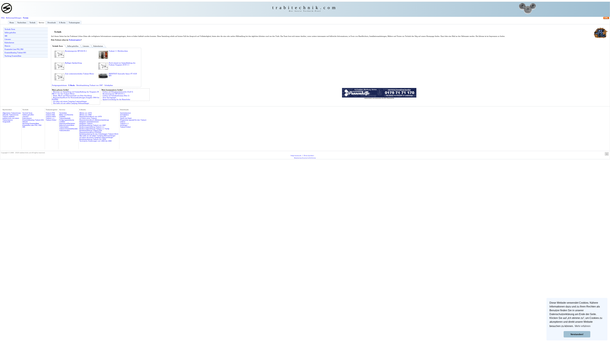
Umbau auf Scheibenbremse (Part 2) (116, 96)
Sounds (123, 116)
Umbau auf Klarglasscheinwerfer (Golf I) (118, 92)
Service (41, 23)
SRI (6, 36)
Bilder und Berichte (66, 115)
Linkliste (62, 122)
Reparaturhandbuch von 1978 (90, 116)
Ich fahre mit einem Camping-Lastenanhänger (70, 101)
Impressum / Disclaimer (302, 155)
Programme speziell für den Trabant (133, 120)
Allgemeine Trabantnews (12, 113)
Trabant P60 (50, 115)
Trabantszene (8, 120)
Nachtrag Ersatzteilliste (13, 56)
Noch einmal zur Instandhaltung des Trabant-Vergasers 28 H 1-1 (122, 64)
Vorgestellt (6, 122)
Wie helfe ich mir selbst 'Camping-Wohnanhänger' (97, 136)
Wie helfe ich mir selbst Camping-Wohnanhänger (71, 103)
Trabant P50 (50, 113)
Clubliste (62, 116)
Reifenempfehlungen (13, 18)
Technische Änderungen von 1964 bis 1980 (95, 141)
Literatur (8, 39)
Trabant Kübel (51, 120)
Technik (32, 23)
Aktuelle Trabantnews (10, 115)
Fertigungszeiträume (59, 85)
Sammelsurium (125, 113)
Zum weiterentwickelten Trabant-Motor (79, 74)
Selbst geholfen (10, 33)
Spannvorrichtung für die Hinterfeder (116, 99)
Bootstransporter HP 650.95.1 (76, 51)
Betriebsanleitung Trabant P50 (90, 130)
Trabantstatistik (64, 118)
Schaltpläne (109, 85)
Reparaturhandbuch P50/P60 (90, 132)
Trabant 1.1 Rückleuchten (118, 51)
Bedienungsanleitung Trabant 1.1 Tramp (94, 129)
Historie (7, 46)
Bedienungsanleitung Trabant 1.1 (91, 127)
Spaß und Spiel (126, 118)
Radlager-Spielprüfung (73, 63)
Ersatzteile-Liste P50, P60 (14, 49)
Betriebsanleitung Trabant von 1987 (89, 85)
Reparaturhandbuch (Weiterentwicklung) (94, 120)
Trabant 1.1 (50, 118)
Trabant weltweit (8, 116)
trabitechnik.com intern (11, 118)
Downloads (51, 23)
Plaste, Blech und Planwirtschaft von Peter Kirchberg (72, 96)
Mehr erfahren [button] (582, 326)
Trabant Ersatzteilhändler (68, 129)
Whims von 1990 (85, 115)
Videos (122, 122)
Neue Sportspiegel (109, 97)
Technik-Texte (10, 29)
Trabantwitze (64, 127)
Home (12, 23)
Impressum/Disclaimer (67, 123)
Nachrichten (21, 23)
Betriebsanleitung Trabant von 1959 (92, 139)
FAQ (2, 18)
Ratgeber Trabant (85, 123)
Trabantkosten (64, 130)
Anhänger (123, 125)
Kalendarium (9, 43)
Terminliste (63, 113)
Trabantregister (74, 23)
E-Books (62, 23)
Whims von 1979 (85, 113)
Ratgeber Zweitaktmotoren (89, 122)
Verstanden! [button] (576, 334)
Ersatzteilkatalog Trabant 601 (15, 53)
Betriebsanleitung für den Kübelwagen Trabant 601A (98, 134)
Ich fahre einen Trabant (88, 118)
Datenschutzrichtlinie (66, 125)
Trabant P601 (51, 116)
